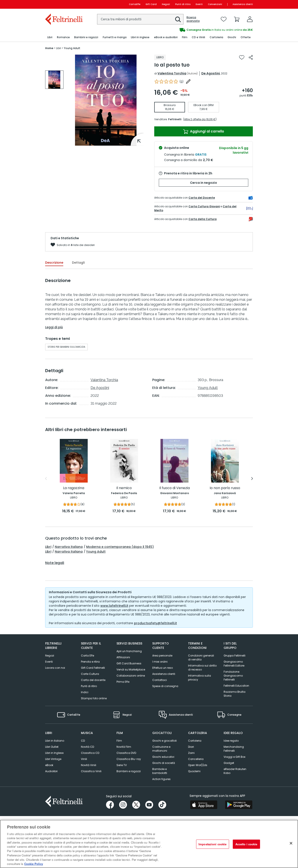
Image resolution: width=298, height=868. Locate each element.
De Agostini (210, 73)
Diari (191, 747)
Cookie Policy (33, 863)
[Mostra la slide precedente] (46, 478)
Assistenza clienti (243, 4)
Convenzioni (215, 4)
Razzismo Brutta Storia (234, 694)
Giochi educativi (163, 757)
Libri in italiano (54, 741)
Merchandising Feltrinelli (234, 749)
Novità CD (87, 747)
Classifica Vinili (91, 771)
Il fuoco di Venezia (174, 488)
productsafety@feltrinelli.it (155, 623)
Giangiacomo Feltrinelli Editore (234, 663)
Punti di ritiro (182, 4)
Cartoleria (194, 741)
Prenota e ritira (90, 661)
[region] (149, 844)
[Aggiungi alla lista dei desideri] (241, 57)
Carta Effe (87, 655)
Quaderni (194, 771)
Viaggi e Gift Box (234, 757)
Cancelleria (196, 759)
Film (119, 741)
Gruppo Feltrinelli (234, 655)
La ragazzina (73, 488)
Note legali (54, 562)
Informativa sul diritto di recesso (202, 667)
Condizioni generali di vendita (201, 657)
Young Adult (208, 388)
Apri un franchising (129, 651)
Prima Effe (122, 682)
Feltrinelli (174, 119)
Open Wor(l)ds (197, 765)
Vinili (84, 759)
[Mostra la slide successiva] (252, 478)
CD (83, 741)
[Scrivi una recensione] (188, 81)
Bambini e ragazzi (128, 771)
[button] (178, 19)
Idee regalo (231, 741)
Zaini (191, 753)
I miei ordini (160, 661)
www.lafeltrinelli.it (114, 605)
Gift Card (151, 4)
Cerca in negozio (203, 182)
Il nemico (124, 488)
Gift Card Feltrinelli (93, 668)
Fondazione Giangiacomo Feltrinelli (233, 675)
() (181, 81)
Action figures (161, 779)
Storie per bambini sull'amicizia (66, 347)
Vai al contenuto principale (63, 4)
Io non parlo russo (225, 488)
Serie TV (121, 765)
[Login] (250, 19)
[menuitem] (50, 37)
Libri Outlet (51, 747)
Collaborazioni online (130, 675)
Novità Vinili (88, 765)
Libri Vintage (53, 759)
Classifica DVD (126, 753)
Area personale (162, 655)
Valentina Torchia (172, 73)
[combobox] (140, 19)
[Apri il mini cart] (237, 19)
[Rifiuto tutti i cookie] (291, 843)
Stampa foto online (94, 698)
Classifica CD (90, 753)
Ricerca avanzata (193, 19)
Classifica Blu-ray (128, 759)
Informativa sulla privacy (199, 677)
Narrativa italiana (69, 547)
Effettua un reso (162, 668)
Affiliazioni (123, 657)
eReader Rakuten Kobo (235, 771)
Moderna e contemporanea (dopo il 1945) (120, 547)
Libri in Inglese (54, 753)
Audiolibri (51, 771)
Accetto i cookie (246, 844)
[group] (201, 30)
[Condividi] (251, 57)
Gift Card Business (128, 663)
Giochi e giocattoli (164, 741)
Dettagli (78, 262)
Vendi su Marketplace (130, 669)
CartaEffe (134, 4)
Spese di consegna (165, 686)
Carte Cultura (90, 674)
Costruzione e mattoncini (161, 749)
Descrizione (54, 262)
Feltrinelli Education (236, 686)
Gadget (229, 763)
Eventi (199, 4)
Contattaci (159, 680)
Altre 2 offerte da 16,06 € (200, 119)
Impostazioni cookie (212, 844)
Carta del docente (93, 680)
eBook (49, 765)
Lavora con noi (55, 668)
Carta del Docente (201, 197)
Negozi (166, 4)
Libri (48, 547)
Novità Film (123, 747)
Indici (84, 692)
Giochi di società (163, 763)
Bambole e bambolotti (159, 771)
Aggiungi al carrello (206, 131)
